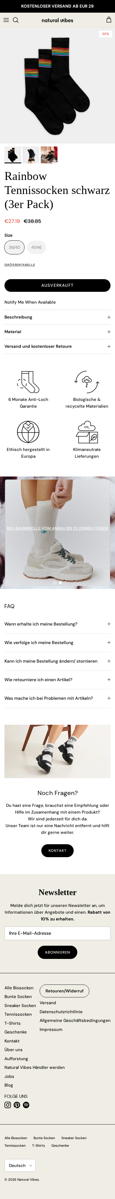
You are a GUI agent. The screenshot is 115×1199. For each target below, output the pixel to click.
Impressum (51, 1029)
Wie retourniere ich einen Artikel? (38, 680)
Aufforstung (16, 1059)
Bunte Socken (18, 996)
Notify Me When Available (30, 302)
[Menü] (6, 20)
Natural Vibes (28, 1179)
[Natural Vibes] (57, 20)
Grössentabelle (19, 265)
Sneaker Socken (20, 1005)
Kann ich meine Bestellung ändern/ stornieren (50, 661)
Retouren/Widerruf (64, 991)
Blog (8, 1085)
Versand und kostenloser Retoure (38, 346)
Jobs (9, 1076)
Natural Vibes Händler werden (34, 1067)
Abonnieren (57, 952)
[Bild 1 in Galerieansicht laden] (57, 86)
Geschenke (15, 1032)
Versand (48, 1003)
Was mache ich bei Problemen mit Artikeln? (48, 698)
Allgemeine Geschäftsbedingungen (75, 1020)
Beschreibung (18, 317)
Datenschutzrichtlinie (61, 1012)
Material (12, 332)
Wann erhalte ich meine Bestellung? (40, 624)
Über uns (13, 1050)
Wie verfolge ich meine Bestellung (38, 642)
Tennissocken (18, 1014)
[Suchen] (18, 20)
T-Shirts (12, 1023)
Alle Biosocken (18, 988)
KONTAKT (57, 850)
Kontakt (12, 1041)
